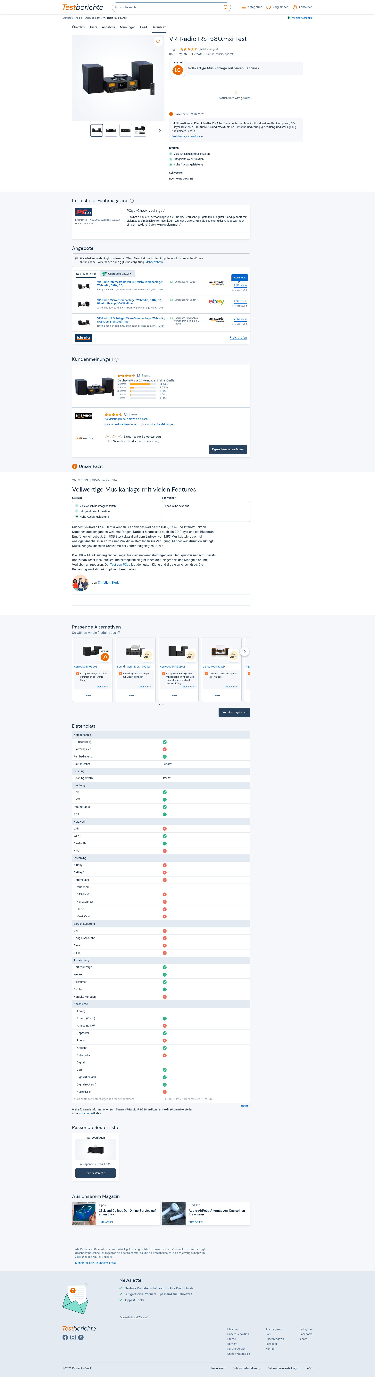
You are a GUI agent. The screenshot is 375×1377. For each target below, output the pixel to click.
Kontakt (271, 1348)
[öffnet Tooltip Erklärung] (132, 201)
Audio (79, 18)
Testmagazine (274, 1329)
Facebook (306, 1334)
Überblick (78, 27)
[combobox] (166, 7)
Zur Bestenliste (101, 1174)
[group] (111, 130)
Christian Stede (109, 582)
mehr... (245, 1106)
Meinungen (128, 27)
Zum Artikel (106, 1221)
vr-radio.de (86, 1113)
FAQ (268, 1334)
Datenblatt (159, 27)
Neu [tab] (86, 274)
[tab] (117, 273)
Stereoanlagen (92, 18)
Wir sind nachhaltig (302, 18)
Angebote (108, 27)
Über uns (232, 1329)
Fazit (143, 27)
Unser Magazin (275, 1339)
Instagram (306, 1329)
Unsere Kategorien (238, 1353)
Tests (93, 27)
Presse (231, 1339)
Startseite (67, 18)
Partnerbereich (236, 1348)
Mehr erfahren (154, 262)
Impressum (218, 1368)
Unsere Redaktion (238, 1334)
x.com (303, 1339)
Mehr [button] (161, 289)
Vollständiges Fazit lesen (187, 136)
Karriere (232, 1343)
